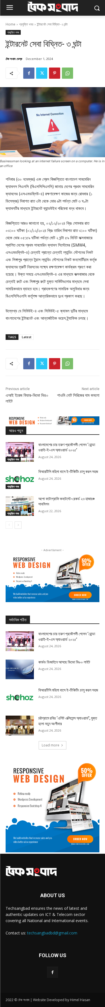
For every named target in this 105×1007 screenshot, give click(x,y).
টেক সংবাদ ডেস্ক (14, 59)
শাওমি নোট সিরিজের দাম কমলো (78, 395)
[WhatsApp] (67, 73)
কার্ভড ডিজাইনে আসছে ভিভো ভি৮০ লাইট (64, 662)
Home (10, 24)
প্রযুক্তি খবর (26, 24)
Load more (50, 745)
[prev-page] (9, 525)
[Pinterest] (54, 73)
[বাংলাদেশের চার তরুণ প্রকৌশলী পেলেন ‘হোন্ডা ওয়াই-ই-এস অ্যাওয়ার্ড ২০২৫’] (20, 452)
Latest (26, 337)
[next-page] (18, 525)
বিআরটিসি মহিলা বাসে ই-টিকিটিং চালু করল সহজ (68, 471)
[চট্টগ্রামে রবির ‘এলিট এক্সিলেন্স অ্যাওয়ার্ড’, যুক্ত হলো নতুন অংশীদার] (20, 725)
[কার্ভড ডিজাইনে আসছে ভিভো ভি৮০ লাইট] (20, 669)
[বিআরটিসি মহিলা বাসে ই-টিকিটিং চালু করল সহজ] (20, 479)
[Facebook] (28, 73)
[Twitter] (41, 73)
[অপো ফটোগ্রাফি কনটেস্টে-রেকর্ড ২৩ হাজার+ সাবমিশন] (20, 506)
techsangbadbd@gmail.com (52, 933)
